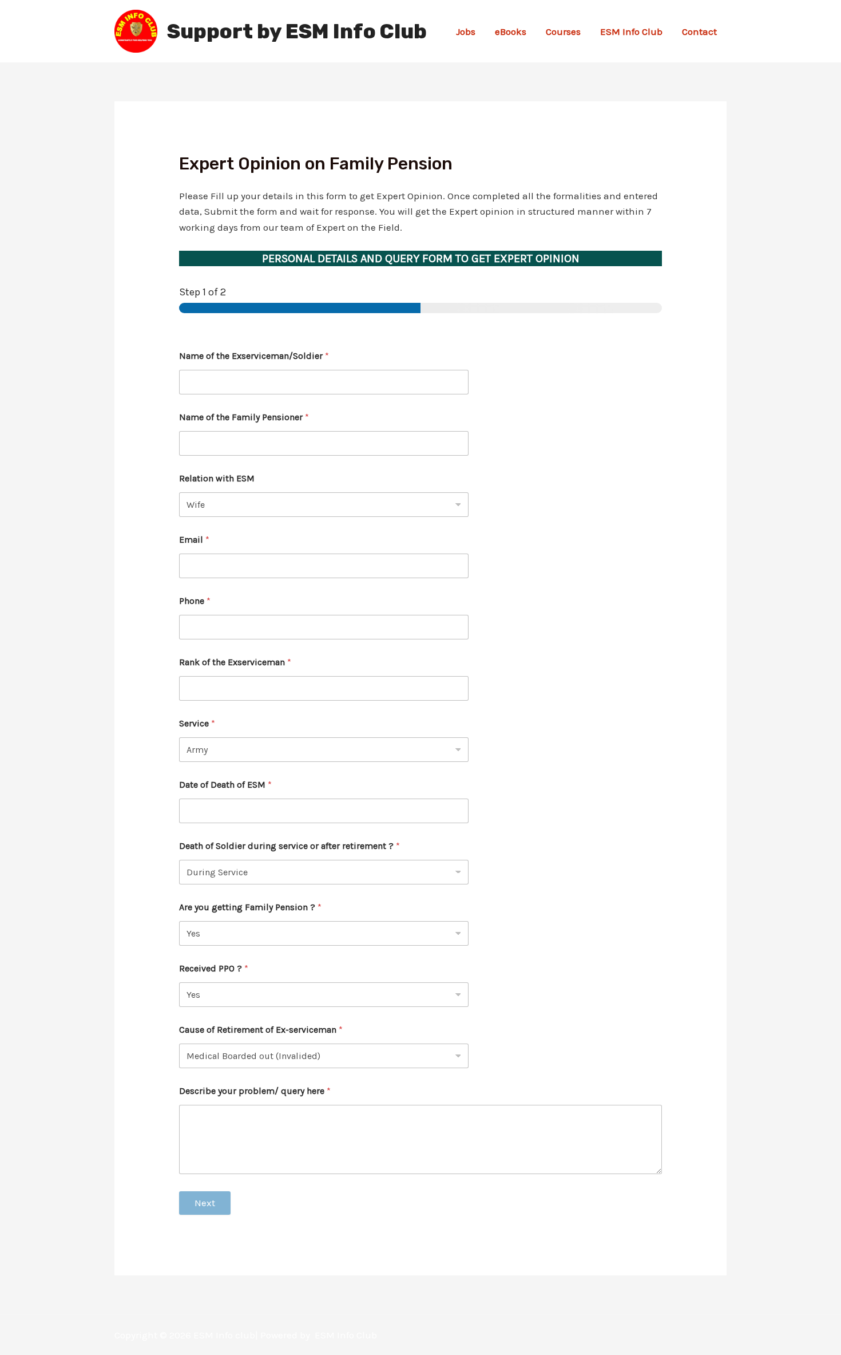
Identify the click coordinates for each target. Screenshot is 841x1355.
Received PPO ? (213, 968)
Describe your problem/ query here (255, 1090)
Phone (195, 600)
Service (197, 723)
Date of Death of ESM (225, 784)
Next (205, 1202)
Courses (563, 31)
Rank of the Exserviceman (235, 662)
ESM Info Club (631, 31)
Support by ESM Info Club (297, 31)
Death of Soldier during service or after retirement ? (289, 845)
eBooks (510, 31)
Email (194, 539)
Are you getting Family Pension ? (250, 907)
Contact (699, 31)
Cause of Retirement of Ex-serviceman (261, 1029)
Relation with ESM (217, 478)
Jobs (465, 31)
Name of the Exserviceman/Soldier (254, 355)
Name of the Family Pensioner (244, 417)
